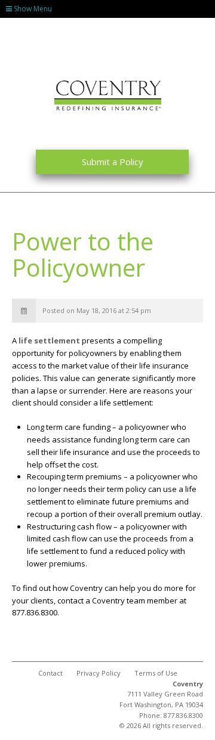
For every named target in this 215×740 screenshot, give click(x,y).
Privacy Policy (98, 672)
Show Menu (32, 9)
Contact (50, 672)
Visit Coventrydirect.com (88, 26)
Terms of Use (155, 672)
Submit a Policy (112, 162)
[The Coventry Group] (107, 95)
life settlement (49, 340)
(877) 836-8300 (190, 26)
